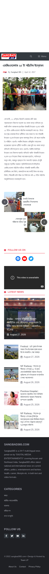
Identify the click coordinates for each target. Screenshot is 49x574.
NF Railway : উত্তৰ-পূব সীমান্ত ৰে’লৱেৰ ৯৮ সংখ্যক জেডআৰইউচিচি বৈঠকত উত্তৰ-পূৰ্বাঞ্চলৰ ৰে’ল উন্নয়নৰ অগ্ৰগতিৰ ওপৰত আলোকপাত (32, 372)
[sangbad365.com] (8, 56)
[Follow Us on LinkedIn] (23, 536)
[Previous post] (5, 202)
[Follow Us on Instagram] (18, 536)
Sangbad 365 (16, 72)
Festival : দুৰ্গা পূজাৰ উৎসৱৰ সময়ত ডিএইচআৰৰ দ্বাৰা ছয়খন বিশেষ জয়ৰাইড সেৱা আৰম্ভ (31, 349)
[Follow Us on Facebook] (6, 536)
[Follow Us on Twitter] (12, 536)
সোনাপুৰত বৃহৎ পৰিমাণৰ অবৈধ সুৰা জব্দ (19, 222)
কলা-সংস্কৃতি (8, 516)
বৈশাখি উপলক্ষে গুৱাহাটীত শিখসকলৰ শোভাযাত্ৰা (30, 202)
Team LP (24, 560)
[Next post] (44, 222)
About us (12, 566)
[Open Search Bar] (31, 56)
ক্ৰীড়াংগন (7, 510)
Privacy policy (34, 566)
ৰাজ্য (5, 495)
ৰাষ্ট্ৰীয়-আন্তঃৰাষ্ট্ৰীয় (11, 500)
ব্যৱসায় (6, 505)
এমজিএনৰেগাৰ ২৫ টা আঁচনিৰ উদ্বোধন (23, 65)
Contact (22, 566)
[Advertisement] (24, 26)
